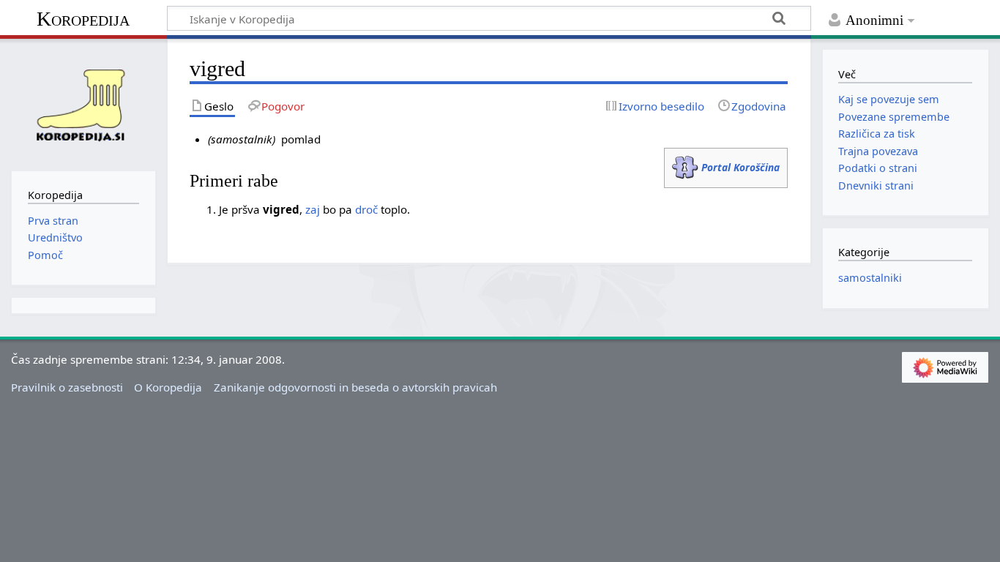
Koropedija (83, 18)
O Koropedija (168, 387)
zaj (312, 209)
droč (366, 209)
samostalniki (870, 278)
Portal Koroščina (740, 167)
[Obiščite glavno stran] (83, 103)
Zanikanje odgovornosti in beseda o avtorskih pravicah (355, 387)
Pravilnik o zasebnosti (67, 387)
